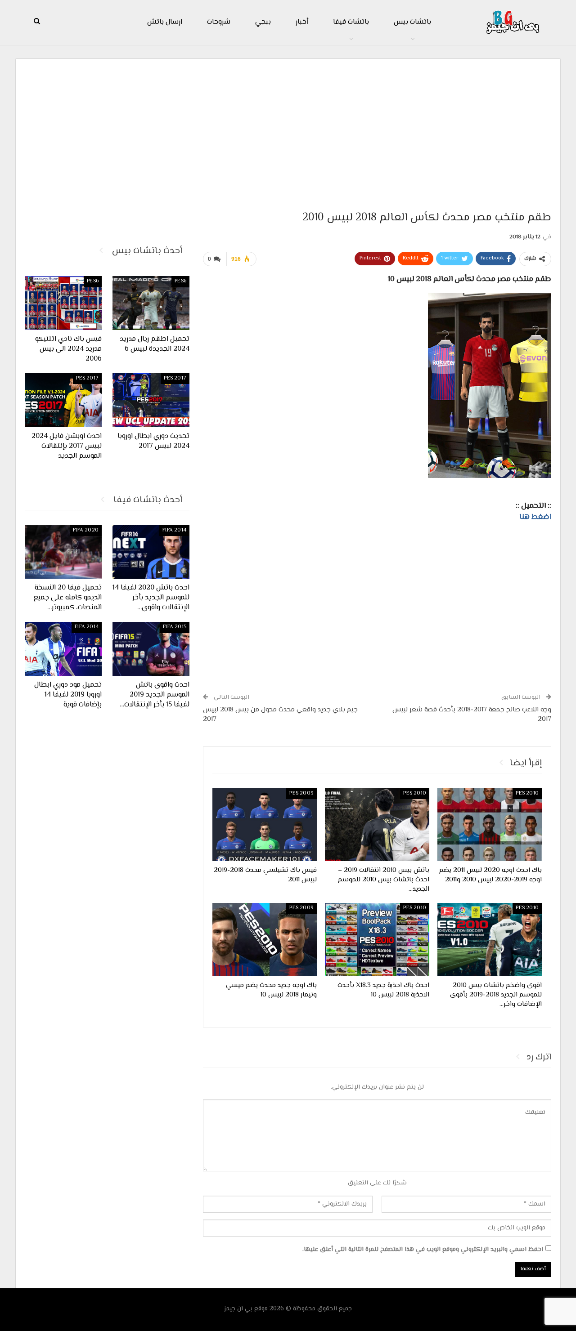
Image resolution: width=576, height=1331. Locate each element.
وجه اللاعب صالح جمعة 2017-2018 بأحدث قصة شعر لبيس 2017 (471, 714)
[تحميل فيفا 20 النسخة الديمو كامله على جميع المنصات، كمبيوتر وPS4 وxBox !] (63, 552)
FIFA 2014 (174, 530)
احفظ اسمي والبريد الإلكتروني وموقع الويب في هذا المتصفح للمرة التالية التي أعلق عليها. (422, 1250)
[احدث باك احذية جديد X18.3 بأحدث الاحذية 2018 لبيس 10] (377, 939)
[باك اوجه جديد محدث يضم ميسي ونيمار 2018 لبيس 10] (264, 939)
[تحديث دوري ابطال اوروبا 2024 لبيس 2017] (150, 400)
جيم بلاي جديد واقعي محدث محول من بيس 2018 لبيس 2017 (280, 714)
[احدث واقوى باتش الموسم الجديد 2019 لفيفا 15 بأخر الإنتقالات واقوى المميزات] (150, 649)
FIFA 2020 (86, 530)
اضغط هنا (535, 517)
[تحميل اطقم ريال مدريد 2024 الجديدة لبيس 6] (150, 303)
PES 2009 (301, 793)
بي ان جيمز (238, 1309)
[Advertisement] (288, 131)
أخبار (302, 22)
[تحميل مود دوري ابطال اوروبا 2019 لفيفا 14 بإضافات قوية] (63, 649)
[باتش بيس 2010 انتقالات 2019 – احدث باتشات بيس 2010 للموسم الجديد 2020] (377, 824)
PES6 (180, 281)
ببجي (263, 22)
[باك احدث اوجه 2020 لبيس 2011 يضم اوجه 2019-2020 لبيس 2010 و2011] (489, 824)
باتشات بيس (412, 22)
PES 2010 (527, 793)
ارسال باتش (164, 22)
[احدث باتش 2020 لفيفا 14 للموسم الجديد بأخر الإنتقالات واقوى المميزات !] (150, 552)
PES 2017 (175, 378)
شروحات (218, 22)
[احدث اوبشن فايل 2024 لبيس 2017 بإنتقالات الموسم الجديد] (63, 400)
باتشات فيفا (351, 22)
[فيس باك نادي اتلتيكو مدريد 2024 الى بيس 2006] (63, 303)
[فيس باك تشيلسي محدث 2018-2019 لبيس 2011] (264, 824)
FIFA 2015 (174, 627)
